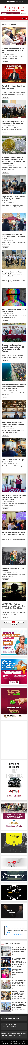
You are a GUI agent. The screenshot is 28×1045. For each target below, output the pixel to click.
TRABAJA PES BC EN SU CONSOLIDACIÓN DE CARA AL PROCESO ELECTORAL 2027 (13, 534)
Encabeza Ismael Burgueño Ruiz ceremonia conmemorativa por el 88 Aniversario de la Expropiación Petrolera (13, 348)
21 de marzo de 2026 (9, 54)
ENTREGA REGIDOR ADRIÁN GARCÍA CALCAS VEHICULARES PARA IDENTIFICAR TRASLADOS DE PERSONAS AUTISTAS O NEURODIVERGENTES (19, 962)
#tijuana (8, 932)
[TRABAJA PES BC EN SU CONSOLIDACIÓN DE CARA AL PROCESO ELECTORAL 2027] (14, 520)
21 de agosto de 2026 (19, 952)
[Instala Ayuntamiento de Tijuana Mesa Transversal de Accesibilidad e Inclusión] (6, 951)
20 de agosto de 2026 (19, 987)
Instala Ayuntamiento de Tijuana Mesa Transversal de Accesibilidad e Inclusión (19, 949)
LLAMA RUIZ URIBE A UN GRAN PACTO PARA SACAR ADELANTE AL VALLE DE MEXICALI (13, 50)
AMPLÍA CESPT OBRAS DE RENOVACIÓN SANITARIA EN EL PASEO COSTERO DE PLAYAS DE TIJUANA (18, 994)
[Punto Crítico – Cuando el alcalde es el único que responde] (14, 73)
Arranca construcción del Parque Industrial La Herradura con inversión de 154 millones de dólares (13, 274)
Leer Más (5, 61)
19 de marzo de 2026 (9, 240)
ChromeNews (13, 1043)
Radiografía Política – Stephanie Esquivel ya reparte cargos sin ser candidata (17, 971)
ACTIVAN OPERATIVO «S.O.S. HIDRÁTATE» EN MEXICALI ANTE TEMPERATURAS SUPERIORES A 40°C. (14, 497)
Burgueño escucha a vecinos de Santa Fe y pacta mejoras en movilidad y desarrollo (13, 199)
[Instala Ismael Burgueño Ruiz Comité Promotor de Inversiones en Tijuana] (14, 109)
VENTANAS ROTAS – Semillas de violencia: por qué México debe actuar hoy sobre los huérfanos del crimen (13, 606)
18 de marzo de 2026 (9, 390)
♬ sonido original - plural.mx (15, 934)
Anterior (6, 622)
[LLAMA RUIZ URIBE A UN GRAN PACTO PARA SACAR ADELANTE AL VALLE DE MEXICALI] (14, 36)
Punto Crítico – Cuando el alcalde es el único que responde (13, 87)
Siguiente (14, 624)
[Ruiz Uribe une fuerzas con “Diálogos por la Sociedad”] (14, 447)
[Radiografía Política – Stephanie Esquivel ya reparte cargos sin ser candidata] (6, 973)
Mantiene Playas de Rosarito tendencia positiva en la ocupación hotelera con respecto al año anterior (14, 386)
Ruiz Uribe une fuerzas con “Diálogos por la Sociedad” (13, 461)
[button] (5, 18)
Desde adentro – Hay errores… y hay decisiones (13, 569)
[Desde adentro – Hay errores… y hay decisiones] (14, 556)
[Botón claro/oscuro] (23, 18)
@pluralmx (9, 927)
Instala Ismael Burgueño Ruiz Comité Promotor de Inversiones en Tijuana (13, 123)
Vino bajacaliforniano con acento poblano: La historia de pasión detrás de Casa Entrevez (13, 424)
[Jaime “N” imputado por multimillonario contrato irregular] (14, 297)
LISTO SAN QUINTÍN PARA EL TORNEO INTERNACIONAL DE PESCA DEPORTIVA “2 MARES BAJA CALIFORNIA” (19, 1005)
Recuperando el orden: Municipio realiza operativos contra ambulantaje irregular (13, 236)
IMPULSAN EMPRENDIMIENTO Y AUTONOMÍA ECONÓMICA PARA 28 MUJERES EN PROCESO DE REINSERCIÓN (19, 983)
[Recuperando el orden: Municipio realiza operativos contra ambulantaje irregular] (14, 222)
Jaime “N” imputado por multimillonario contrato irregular (14, 310)
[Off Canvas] (1, 18)
